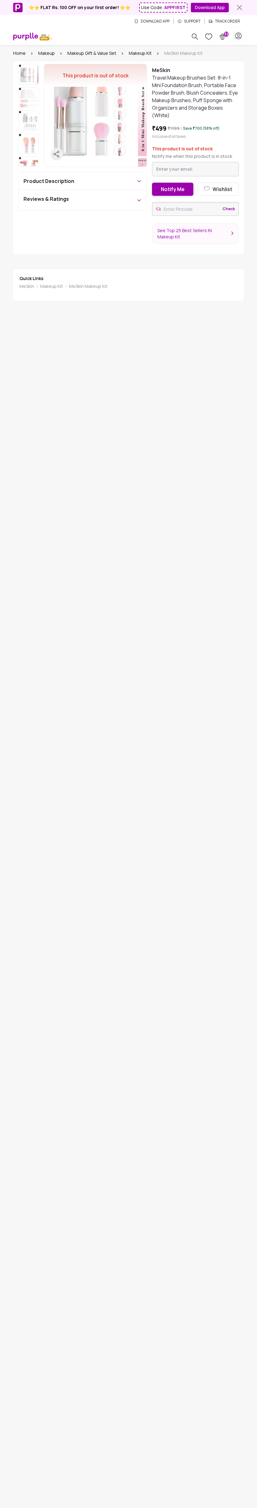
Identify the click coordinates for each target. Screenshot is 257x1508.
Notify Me (173, 189)
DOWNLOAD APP (155, 21)
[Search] (195, 36)
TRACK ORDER (227, 21)
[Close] (239, 7)
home (19, 53)
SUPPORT (192, 21)
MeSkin (26, 286)
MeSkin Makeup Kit (88, 286)
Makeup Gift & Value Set (91, 53)
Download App (210, 7)
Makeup (46, 53)
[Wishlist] (208, 36)
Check (229, 208)
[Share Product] (56, 154)
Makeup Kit (140, 53)
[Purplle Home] (25, 36)
